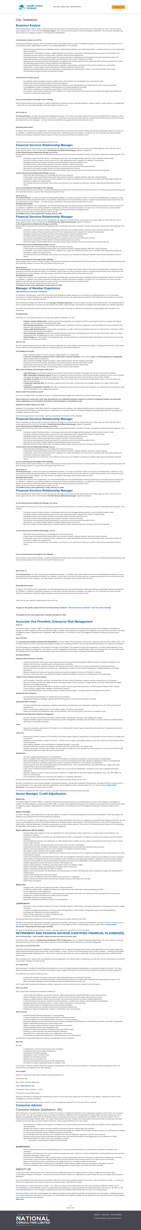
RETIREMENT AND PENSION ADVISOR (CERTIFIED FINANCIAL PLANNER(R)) (70, 933)
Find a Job (56, 7)
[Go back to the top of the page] (70, 1207)
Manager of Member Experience (38, 288)
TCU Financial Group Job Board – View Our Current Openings (89, 608)
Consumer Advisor (29, 1105)
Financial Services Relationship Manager (44, 145)
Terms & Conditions (116, 1214)
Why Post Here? (75, 7)
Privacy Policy (105, 1214)
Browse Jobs (65, 7)
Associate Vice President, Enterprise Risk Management (54, 621)
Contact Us (97, 1214)
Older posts (20, 1199)
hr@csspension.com (27, 1086)
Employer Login (118, 7)
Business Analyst (28, 25)
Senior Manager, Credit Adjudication (41, 793)
